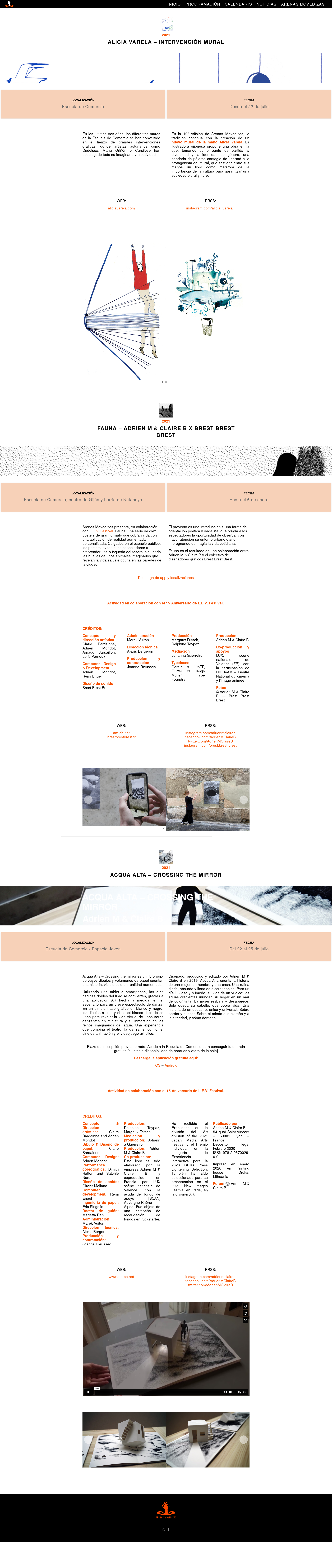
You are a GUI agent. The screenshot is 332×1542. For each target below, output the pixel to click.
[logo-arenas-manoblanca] (9, 4)
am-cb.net (121, 732)
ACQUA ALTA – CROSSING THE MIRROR (166, 874)
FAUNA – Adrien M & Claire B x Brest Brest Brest (166, 431)
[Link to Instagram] (163, 1529)
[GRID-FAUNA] (166, 410)
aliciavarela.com (121, 207)
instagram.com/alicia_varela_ (210, 207)
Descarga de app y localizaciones (166, 577)
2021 (166, 34)
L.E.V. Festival (101, 530)
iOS (157, 1065)
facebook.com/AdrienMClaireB (210, 736)
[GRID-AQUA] (166, 857)
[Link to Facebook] (168, 1529)
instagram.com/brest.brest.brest (210, 745)
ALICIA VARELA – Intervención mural (166, 41)
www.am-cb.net (121, 1276)
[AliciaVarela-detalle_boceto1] (166, 24)
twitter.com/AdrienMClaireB (210, 741)
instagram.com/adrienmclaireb (210, 732)
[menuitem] (174, 4)
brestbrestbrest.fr (121, 736)
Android (171, 1065)
